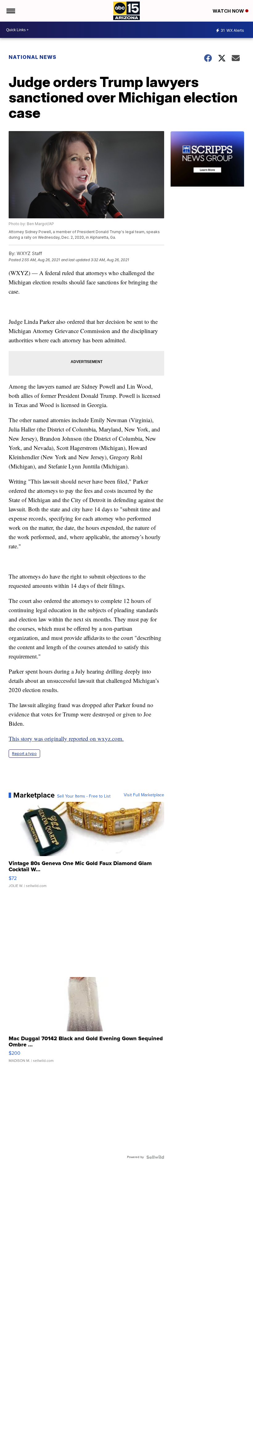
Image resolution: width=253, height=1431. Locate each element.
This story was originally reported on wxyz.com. (66, 738)
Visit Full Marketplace (144, 795)
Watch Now (229, 11)
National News (32, 57)
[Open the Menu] (10, 11)
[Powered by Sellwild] (155, 1157)
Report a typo (24, 753)
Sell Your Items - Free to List (83, 796)
